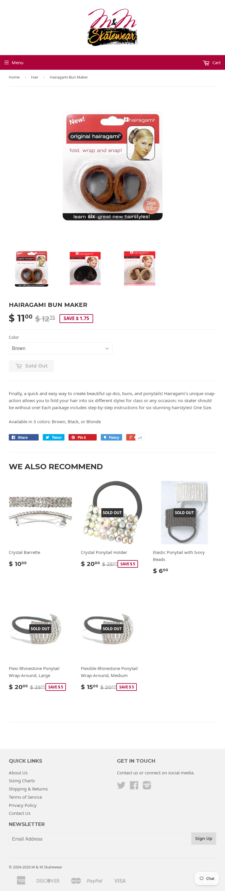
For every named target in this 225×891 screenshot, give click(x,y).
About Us (18, 773)
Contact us (127, 773)
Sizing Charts (22, 780)
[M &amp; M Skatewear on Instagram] (147, 787)
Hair (34, 77)
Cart (216, 62)
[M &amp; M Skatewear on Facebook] (134, 787)
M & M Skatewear (46, 867)
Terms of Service (25, 797)
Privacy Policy (23, 805)
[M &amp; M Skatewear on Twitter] (121, 787)
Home (14, 77)
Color (14, 337)
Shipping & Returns (28, 789)
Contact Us (19, 813)
